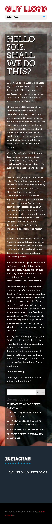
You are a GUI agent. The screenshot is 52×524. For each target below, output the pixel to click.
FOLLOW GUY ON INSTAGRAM (28, 472)
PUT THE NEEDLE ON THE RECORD (26, 429)
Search (40, 392)
